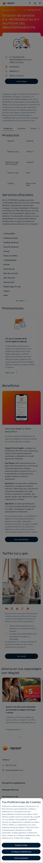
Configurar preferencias (21, 852)
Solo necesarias (21, 858)
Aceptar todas (21, 845)
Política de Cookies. (22, 838)
